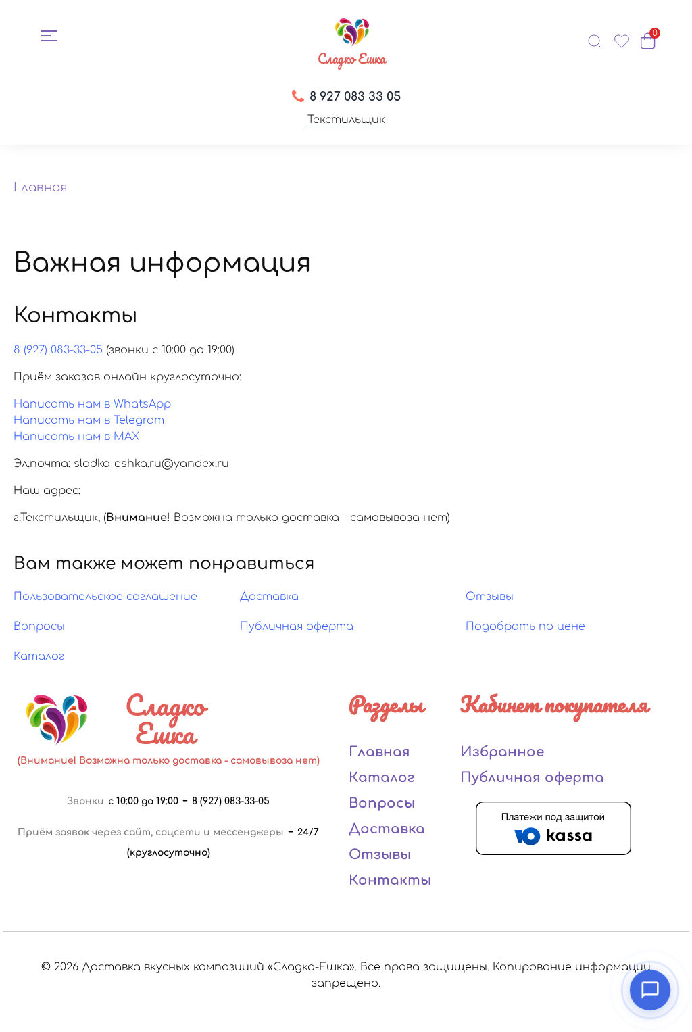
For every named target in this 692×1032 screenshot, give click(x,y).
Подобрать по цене (525, 626)
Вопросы (39, 626)
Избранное (502, 752)
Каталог (39, 656)
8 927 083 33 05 (355, 96)
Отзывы (490, 597)
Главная (40, 187)
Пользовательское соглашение (105, 597)
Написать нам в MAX (76, 437)
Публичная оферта (296, 626)
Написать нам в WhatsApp (92, 404)
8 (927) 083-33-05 (58, 350)
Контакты (390, 880)
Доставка (269, 597)
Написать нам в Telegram (89, 420)
